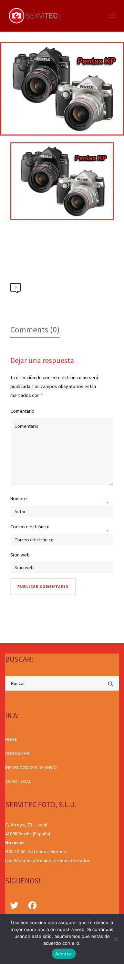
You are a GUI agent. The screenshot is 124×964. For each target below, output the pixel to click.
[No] (115, 939)
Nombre (18, 498)
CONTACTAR (17, 753)
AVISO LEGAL (18, 781)
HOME (11, 739)
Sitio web (20, 555)
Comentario (22, 411)
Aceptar (64, 953)
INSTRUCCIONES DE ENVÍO (31, 767)
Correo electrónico (30, 527)
